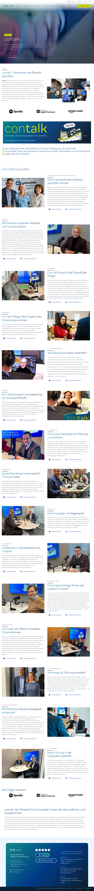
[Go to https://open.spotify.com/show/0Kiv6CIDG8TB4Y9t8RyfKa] (16, 111)
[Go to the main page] (8, 6)
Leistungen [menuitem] (27, 6)
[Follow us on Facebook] (49, 850)
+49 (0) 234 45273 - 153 (17, 870)
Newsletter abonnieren (47, 860)
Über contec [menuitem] (60, 6)
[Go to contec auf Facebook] (36, 850)
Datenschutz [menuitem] (79, 888)
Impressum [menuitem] (70, 888)
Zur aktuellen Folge (12, 57)
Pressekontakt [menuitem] (87, 888)
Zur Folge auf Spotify (56, 209)
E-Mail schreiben (16, 872)
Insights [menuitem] (18, 6)
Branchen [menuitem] (36, 6)
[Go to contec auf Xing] (46, 850)
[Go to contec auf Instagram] (39, 850)
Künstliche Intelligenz (84, 6)
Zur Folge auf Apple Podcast (74, 209)
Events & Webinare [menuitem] (48, 6)
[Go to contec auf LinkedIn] (43, 850)
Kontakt (44, 855)
